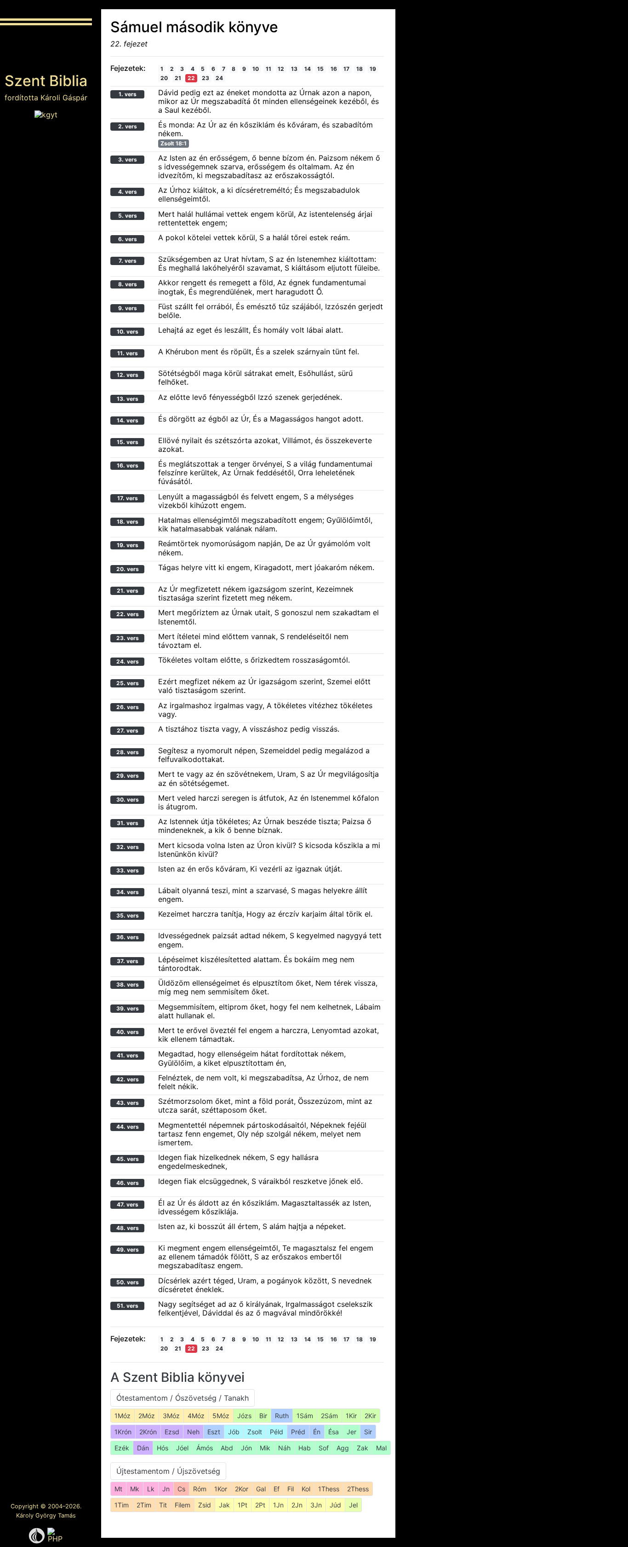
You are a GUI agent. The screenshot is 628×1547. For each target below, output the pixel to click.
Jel (353, 1505)
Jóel (182, 1448)
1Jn (278, 1505)
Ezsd (172, 1432)
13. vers (127, 398)
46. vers (127, 1182)
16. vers (127, 465)
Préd (298, 1432)
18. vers (127, 521)
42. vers (127, 1079)
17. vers (127, 498)
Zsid (204, 1505)
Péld (276, 1432)
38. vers (127, 984)
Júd (335, 1505)
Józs (244, 1416)
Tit (163, 1505)
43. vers (127, 1102)
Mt (118, 1489)
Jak (224, 1505)
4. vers (127, 191)
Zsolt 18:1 (173, 143)
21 (178, 78)
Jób (234, 1432)
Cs (181, 1489)
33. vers (127, 870)
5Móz (220, 1416)
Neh (193, 1432)
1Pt (242, 1505)
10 (255, 68)
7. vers (128, 260)
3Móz (171, 1416)
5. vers (127, 215)
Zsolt (254, 1432)
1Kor (220, 1489)
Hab (304, 1448)
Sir (368, 1432)
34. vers (127, 892)
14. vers (127, 420)
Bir (263, 1416)
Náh (284, 1448)
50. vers (127, 1282)
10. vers (127, 331)
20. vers (127, 569)
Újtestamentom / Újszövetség (168, 1471)
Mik (265, 1448)
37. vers (127, 961)
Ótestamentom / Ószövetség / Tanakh (182, 1398)
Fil (290, 1489)
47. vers (127, 1204)
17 (346, 68)
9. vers (127, 308)
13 (294, 68)
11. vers (127, 353)
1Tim (121, 1505)
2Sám (329, 1416)
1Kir (351, 1416)
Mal (381, 1448)
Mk (134, 1489)
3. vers (127, 159)
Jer (351, 1432)
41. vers (127, 1055)
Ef (277, 1489)
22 (191, 78)
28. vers (127, 752)
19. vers (127, 545)
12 (281, 68)
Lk (150, 1489)
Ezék (121, 1448)
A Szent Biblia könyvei (177, 1377)
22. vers (127, 614)
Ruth (282, 1416)
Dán (143, 1448)
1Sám (305, 1416)
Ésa (333, 1432)
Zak (362, 1448)
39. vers (127, 1008)
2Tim (144, 1505)
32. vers (127, 846)
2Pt (260, 1505)
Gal (261, 1489)
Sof (324, 1448)
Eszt (213, 1432)
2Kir (370, 1416)
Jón (246, 1448)
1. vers (128, 94)
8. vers (127, 284)
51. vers (127, 1305)
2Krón (148, 1432)
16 (334, 68)
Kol (306, 1489)
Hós (162, 1448)
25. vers (127, 683)
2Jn (297, 1505)
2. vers (127, 126)
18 (359, 68)
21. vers (127, 590)
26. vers (127, 707)
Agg (343, 1448)
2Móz (146, 1416)
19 (373, 68)
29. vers (127, 775)
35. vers (127, 915)
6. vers (127, 239)
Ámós (204, 1448)
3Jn (316, 1505)
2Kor (241, 1489)
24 (219, 78)
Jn (166, 1489)
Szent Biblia (46, 81)
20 (164, 78)
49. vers (127, 1249)
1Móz (122, 1416)
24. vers (127, 661)
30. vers (127, 799)
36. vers (127, 937)
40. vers (127, 1031)
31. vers (127, 823)
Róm (199, 1489)
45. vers (127, 1158)
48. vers (127, 1227)
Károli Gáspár (63, 97)
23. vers (127, 638)
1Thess (328, 1489)
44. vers (127, 1126)
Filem (182, 1505)
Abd (227, 1448)
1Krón (122, 1432)
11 (268, 68)
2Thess (358, 1489)
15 (320, 68)
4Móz (196, 1416)
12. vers (127, 374)
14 (307, 68)
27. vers (127, 730)
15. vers (127, 442)
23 (205, 78)
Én (316, 1432)
